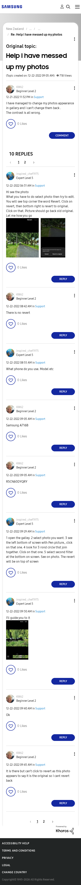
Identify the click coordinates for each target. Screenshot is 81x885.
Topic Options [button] (68, 39)
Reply (63, 279)
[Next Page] (32, 162)
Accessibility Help (15, 843)
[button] (68, 88)
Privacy (7, 858)
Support (39, 97)
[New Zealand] (12, 6)
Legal (6, 865)
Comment (62, 135)
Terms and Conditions (18, 850)
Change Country (14, 872)
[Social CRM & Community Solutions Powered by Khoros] (65, 829)
